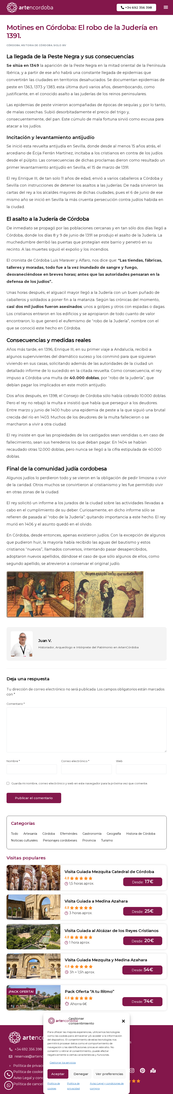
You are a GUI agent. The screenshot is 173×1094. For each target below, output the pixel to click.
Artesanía (30, 834)
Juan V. (45, 640)
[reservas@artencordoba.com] (10, 1056)
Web (119, 761)
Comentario (16, 703)
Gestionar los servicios (63, 1062)
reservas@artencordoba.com (39, 1056)
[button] (123, 1021)
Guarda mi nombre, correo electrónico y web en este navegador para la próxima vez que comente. (79, 783)
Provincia (89, 840)
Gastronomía (91, 834)
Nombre (13, 761)
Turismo (107, 840)
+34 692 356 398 (28, 1049)
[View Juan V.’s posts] (22, 644)
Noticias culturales (24, 840)
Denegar (81, 1074)
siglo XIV (59, 45)
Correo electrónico (75, 761)
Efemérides (68, 834)
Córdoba (13, 45)
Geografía (114, 834)
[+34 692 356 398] (10, 1049)
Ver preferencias (109, 1074)
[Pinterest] (142, 1070)
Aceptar (58, 1074)
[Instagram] (132, 1070)
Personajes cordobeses (60, 840)
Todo (14, 834)
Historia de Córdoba (36, 45)
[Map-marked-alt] (153, 1070)
